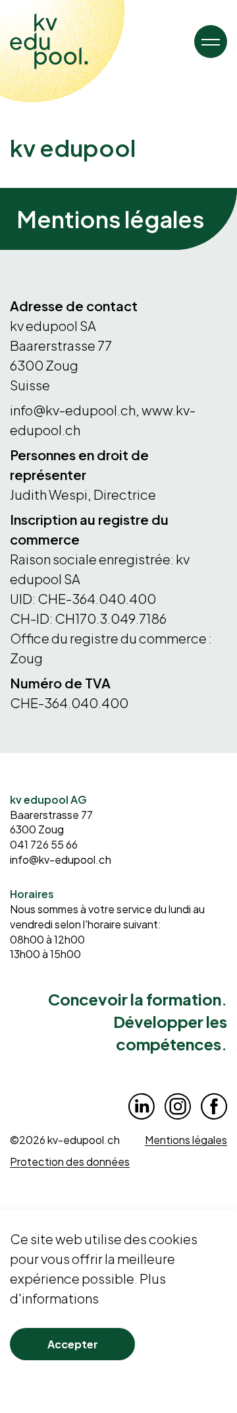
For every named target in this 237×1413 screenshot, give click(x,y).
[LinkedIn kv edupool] (141, 1106)
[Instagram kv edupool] (178, 1106)
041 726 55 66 (44, 844)
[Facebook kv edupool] (214, 1106)
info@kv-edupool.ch (60, 859)
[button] (210, 41)
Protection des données (70, 1161)
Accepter (72, 1344)
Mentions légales (186, 1140)
